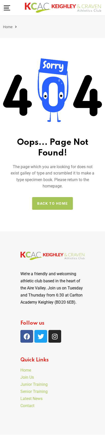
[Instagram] (54, 336)
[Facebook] (26, 336)
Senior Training (34, 391)
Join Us (27, 377)
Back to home (52, 203)
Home (7, 27)
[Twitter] (40, 336)
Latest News (31, 398)
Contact (27, 405)
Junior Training (34, 384)
